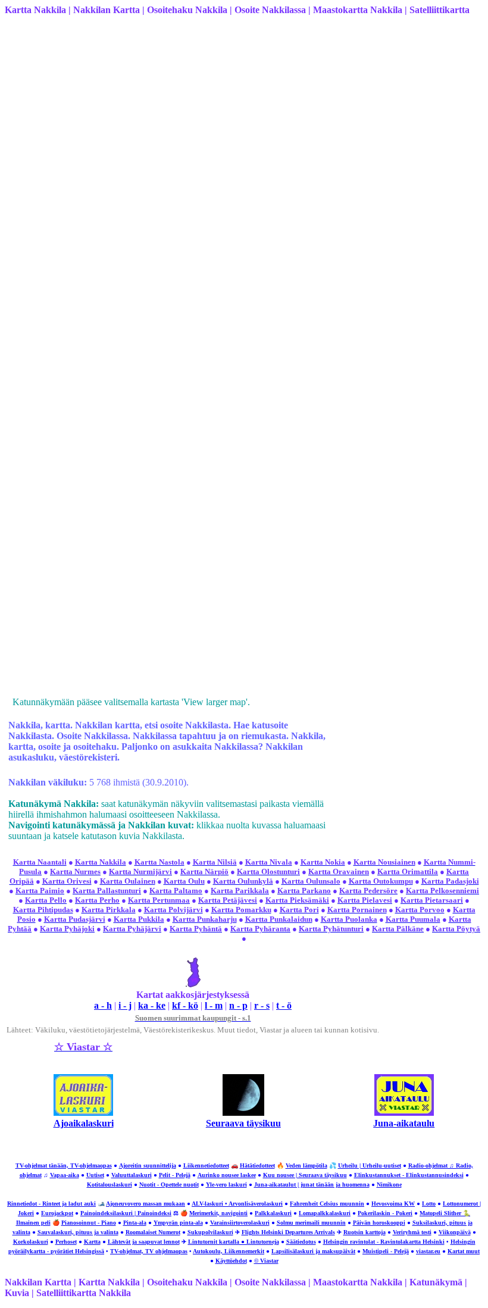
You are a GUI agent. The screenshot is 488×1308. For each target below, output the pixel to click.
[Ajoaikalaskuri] (83, 1112)
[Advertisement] (244, 108)
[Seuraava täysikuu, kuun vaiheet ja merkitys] (243, 1112)
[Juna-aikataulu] (404, 1112)
